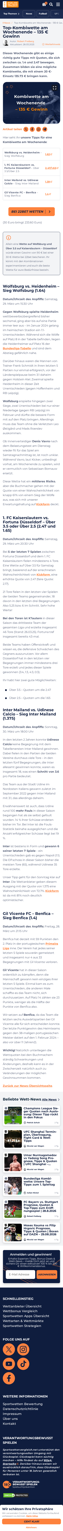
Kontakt (9, 1424)
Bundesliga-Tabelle (17, 348)
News (29, 13)
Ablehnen (31, 1527)
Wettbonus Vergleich (20, 1311)
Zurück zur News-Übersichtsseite (27, 1086)
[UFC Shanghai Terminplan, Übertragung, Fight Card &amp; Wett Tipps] (13, 1139)
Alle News (51, 1099)
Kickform (43, 504)
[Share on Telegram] (44, 129)
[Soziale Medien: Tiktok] (23, 1364)
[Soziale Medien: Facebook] (9, 1378)
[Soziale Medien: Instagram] (23, 1349)
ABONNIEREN (47, 1274)
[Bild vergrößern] (54, 88)
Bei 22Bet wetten (27, 212)
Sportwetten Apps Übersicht (26, 1316)
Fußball (43, 13)
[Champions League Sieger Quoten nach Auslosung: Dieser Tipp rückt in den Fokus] (13, 1115)
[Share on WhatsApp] (38, 129)
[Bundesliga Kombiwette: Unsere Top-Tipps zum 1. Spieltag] (13, 1185)
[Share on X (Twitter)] (25, 129)
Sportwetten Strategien (22, 1326)
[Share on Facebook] (32, 129)
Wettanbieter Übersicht (22, 1306)
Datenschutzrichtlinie (20, 1409)
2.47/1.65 (50, 168)
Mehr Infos (32, 1516)
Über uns (10, 1419)
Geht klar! (31, 1521)
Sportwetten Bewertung (23, 1404)
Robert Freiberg (25, 41)
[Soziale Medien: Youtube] (9, 1364)
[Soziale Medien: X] (9, 1349)
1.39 (47, 181)
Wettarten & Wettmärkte (23, 1321)
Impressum (12, 1414)
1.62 (47, 154)
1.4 (47, 194)
